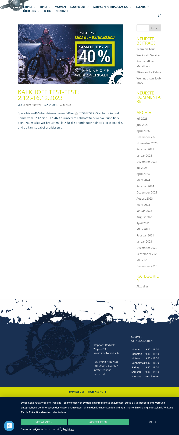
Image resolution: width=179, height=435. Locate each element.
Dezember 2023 (147, 192)
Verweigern (43, 422)
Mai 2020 (142, 260)
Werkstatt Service (148, 55)
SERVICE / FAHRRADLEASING (110, 7)
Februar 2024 (145, 186)
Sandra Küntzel (32, 105)
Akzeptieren (98, 422)
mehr (152, 422)
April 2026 (143, 131)
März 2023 (143, 205)
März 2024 (143, 180)
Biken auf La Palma (149, 72)
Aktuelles (65, 105)
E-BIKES (27, 7)
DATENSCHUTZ (97, 391)
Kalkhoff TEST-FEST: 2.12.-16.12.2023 (48, 95)
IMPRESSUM (76, 391)
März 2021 (143, 229)
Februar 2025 (145, 149)
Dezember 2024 (147, 162)
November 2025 (147, 143)
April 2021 (143, 223)
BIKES (43, 7)
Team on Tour (146, 49)
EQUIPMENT (77, 7)
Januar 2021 (144, 241)
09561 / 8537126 (108, 361)
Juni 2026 (142, 125)
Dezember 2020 (147, 248)
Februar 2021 (145, 235)
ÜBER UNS (29, 11)
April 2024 (143, 174)
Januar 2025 (144, 156)
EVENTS (140, 7)
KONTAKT (62, 11)
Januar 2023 (144, 211)
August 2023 (145, 198)
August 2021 (145, 217)
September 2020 (147, 254)
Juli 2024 (142, 168)
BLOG (47, 11)
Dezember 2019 (147, 266)
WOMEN (60, 7)
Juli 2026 (142, 118)
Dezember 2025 (147, 137)
